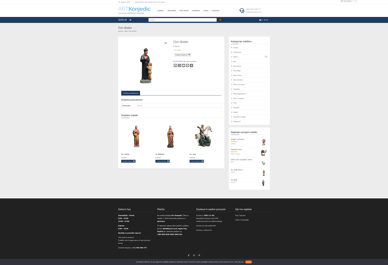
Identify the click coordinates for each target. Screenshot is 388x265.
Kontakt (216, 11)
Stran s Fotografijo (242, 220)
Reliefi (235, 112)
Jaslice (235, 57)
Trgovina (171, 11)
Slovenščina (347, 1)
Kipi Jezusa (237, 66)
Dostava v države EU (204, 230)
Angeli (235, 48)
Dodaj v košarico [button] (127, 161)
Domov (161, 11)
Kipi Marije (237, 71)
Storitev (196, 11)
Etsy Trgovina (240, 215)
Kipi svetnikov (192, 61)
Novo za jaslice (238, 98)
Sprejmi (248, 262)
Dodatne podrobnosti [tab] (130, 93)
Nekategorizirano (239, 94)
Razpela (236, 108)
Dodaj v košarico (181, 55)
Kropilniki (236, 89)
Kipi (126, 31)
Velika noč (237, 121)
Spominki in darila (239, 117)
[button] (166, 43)
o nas (205, 11)
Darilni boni (237, 52)
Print (235, 103)
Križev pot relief (239, 84)
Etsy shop (183, 11)
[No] (385, 262)
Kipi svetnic (237, 75)
